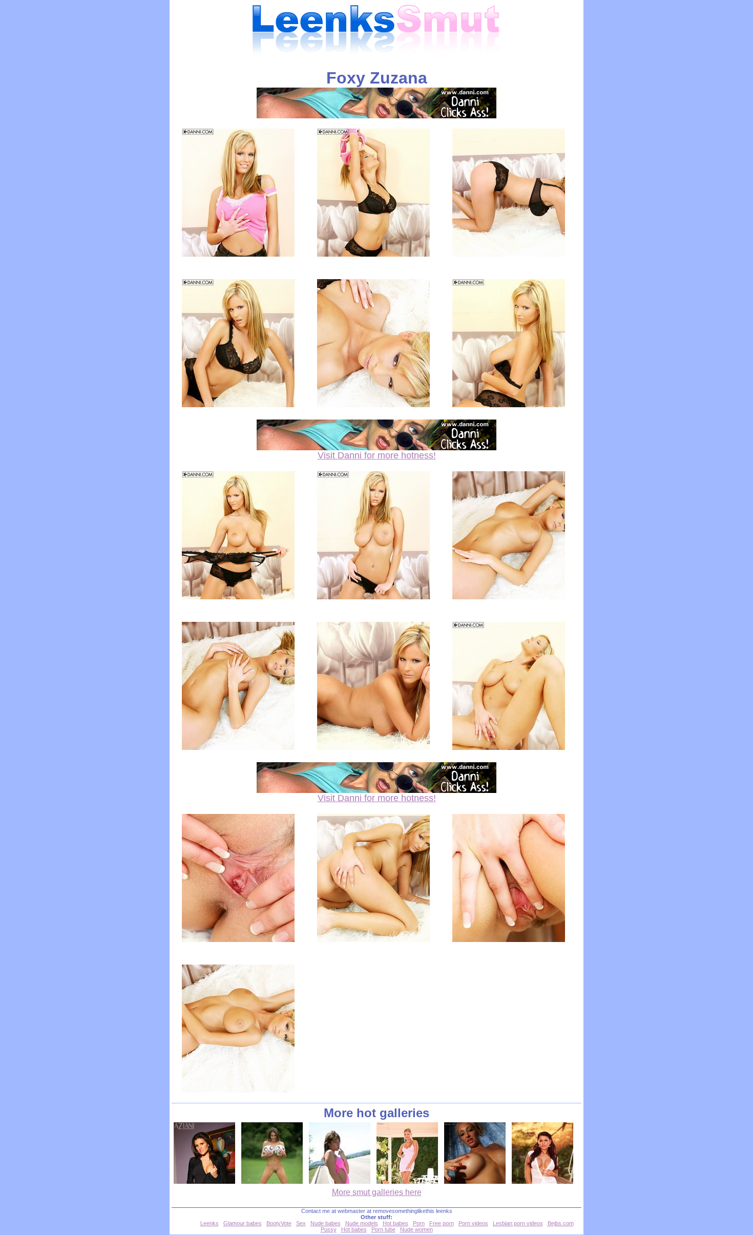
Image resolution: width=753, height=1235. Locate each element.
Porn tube (383, 1229)
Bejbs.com (561, 1223)
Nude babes (325, 1223)
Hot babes (395, 1223)
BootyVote (278, 1223)
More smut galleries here (377, 1192)
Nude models (361, 1223)
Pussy (329, 1229)
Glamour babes (242, 1223)
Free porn (441, 1223)
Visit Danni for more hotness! (377, 455)
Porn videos (473, 1223)
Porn (419, 1223)
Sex (301, 1223)
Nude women (416, 1229)
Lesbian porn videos (518, 1223)
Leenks (209, 1223)
